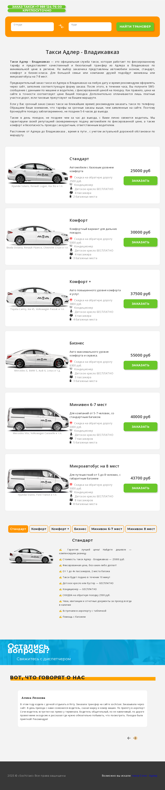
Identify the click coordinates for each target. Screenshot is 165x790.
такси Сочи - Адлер (144, 775)
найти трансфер (135, 26)
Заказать (140, 181)
